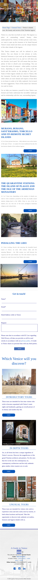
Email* (3, 307)
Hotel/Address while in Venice (11, 315)
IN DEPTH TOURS (19, 448)
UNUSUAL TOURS (19, 504)
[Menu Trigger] (5, 4)
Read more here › (21, 556)
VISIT (30, 150)
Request (3, 323)
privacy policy (25, 341)
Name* (3, 299)
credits (21, 560)
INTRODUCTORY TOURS (19, 397)
